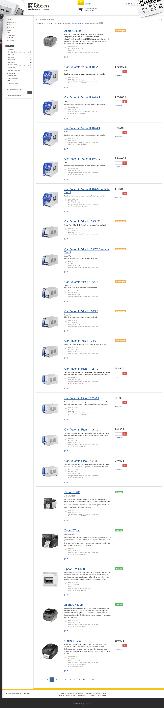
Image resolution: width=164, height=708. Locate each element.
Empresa (9, 20)
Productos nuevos (12, 78)
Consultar (119, 492)
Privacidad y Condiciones (13, 693)
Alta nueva (88, 4)
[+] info (66, 57)
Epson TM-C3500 (75, 569)
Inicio (62, 693)
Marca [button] (86, 23)
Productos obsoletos (13, 83)
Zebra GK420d (73, 604)
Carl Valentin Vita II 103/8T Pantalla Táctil (86, 250)
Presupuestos (11, 35)
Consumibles (11, 73)
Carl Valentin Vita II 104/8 (80, 340)
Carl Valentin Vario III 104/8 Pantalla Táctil (87, 190)
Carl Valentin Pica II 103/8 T (81, 398)
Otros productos (11, 75)
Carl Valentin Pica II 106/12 (81, 429)
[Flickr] (134, 4)
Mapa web (27, 693)
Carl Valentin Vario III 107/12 (82, 158)
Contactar (10, 38)
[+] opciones (118, 75)
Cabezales (11, 62)
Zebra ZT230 (72, 492)
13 (93, 680)
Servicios (9, 25)
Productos (42, 19)
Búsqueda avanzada (14, 96)
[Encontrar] (29, 92)
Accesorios (11, 67)
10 (84, 680)
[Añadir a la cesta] (124, 71)
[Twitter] (126, 4)
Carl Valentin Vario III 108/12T (83, 67)
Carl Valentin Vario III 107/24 (82, 128)
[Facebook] (129, 4)
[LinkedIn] (132, 4)
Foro (8, 32)
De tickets (11, 54)
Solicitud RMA (11, 40)
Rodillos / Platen (13, 65)
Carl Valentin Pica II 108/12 (81, 368)
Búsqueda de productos (14, 89)
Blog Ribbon (10, 27)
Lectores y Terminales (13, 70)
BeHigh (83, 705)
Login (80, 3)
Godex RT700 (73, 641)
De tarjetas (11, 60)
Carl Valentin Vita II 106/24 (81, 282)
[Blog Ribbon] (137, 4)
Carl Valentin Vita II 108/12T (82, 221)
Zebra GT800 (72, 31)
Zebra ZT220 (72, 530)
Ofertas (9, 81)
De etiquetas (12, 52)
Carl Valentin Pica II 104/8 (80, 461)
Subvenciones (11, 22)
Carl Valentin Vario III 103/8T (82, 97)
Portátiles (11, 57)
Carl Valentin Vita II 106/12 (81, 311)
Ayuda (9, 30)
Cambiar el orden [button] (76, 23)
